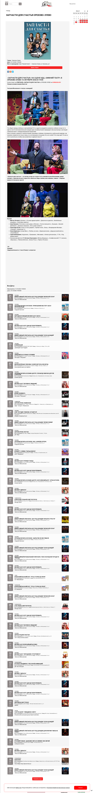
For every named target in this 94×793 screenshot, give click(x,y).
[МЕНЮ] (6, 4)
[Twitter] (13, 72)
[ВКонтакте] (8, 72)
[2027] (87, 11)
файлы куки (19, 787)
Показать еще (37, 779)
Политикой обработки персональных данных (58, 787)
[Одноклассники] (10, 72)
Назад (8, 10)
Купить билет (35, 67)
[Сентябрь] (85, 11)
